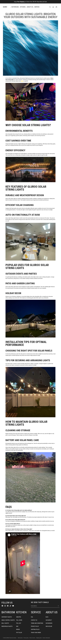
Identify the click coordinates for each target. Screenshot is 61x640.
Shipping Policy (35, 629)
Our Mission (49, 623)
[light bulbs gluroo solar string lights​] (30, 169)
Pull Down (19, 620)
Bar (17, 626)
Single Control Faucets (8, 620)
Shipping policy (39, 637)
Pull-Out (18, 623)
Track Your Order (36, 632)
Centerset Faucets (6, 617)
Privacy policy (26, 637)
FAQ (32, 617)
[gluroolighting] (30, 102)
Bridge (18, 629)
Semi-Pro (18, 617)
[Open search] (50, 7)
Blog (47, 617)
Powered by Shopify (12, 637)
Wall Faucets (5, 623)
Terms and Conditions (37, 623)
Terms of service (32, 637)
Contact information (46, 637)
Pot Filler (19, 632)
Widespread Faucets (6, 626)
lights (22, 81)
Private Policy (35, 626)
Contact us (34, 620)
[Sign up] (58, 606)
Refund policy (20, 637)
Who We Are (49, 626)
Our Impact (49, 620)
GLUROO (7, 637)
